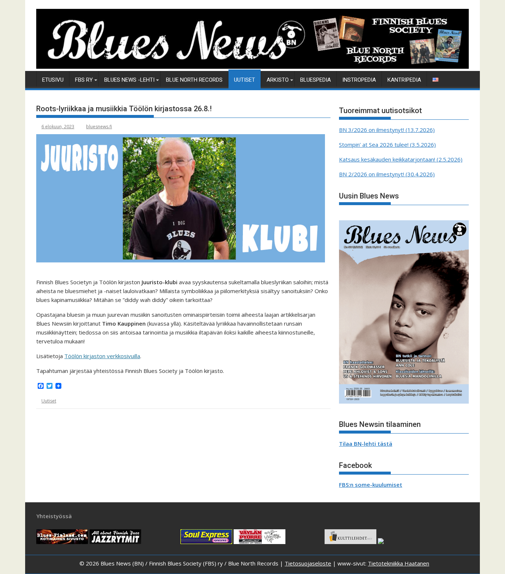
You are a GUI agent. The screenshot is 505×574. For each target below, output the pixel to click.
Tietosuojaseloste (308, 563)
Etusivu (53, 80)
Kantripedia (404, 80)
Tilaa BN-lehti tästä (365, 443)
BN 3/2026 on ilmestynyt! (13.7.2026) (387, 129)
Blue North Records (194, 80)
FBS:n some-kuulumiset (370, 484)
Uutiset (244, 80)
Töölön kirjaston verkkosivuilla (102, 356)
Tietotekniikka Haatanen (398, 563)
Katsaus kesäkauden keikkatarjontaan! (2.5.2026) (400, 159)
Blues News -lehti (129, 80)
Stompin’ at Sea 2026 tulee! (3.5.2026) (387, 144)
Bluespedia (315, 80)
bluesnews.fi (99, 126)
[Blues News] (252, 66)
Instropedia (359, 80)
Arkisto (278, 80)
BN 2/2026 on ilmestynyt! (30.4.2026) (387, 174)
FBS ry (84, 80)
